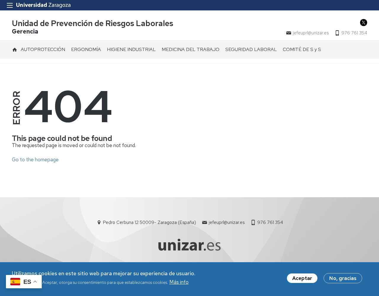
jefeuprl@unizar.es (311, 33)
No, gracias (342, 278)
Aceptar (302, 278)
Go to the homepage (35, 159)
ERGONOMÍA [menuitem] (86, 49)
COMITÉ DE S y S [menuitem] (302, 49)
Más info (179, 282)
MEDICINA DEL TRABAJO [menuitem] (190, 49)
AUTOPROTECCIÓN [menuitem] (43, 49)
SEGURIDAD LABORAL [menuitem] (251, 49)
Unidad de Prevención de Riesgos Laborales (92, 23)
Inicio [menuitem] (15, 49)
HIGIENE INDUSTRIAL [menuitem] (131, 49)
